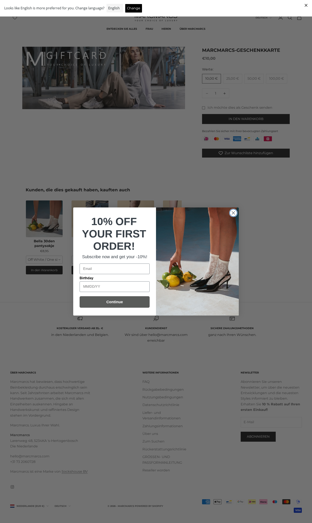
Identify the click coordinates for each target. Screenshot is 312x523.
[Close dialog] (233, 213)
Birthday (86, 278)
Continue (114, 302)
